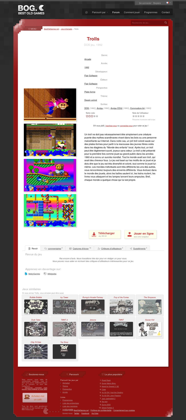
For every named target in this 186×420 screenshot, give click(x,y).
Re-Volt (104, 401)
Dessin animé (90, 99)
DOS (86, 108)
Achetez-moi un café (37, 397)
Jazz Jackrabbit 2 (108, 398)
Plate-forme (89, 91)
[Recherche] (165, 22)
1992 (86, 67)
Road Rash (106, 380)
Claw (104, 389)
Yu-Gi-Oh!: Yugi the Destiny (112, 392)
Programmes (150, 12)
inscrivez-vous (111, 125)
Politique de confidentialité (101, 410)
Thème (65, 386)
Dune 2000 (106, 404)
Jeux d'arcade (66, 29)
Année (65, 392)
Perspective (67, 389)
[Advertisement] (47, 69)
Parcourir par (99, 12)
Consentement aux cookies (124, 410)
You (94, 413)
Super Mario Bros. (109, 383)
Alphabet (66, 383)
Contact (166, 12)
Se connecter (145, 2)
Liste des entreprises (70, 403)
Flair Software (90, 75)
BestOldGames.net (51, 29)
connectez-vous (126, 125)
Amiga (100, 108)
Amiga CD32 (116, 108)
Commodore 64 (137, 108)
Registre (157, 2)
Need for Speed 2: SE (110, 386)
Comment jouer (132, 12)
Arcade (87, 59)
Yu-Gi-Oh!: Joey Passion (111, 395)
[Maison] (86, 12)
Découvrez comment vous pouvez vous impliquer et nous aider (34, 388)
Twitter (76, 413)
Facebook (85, 413)
